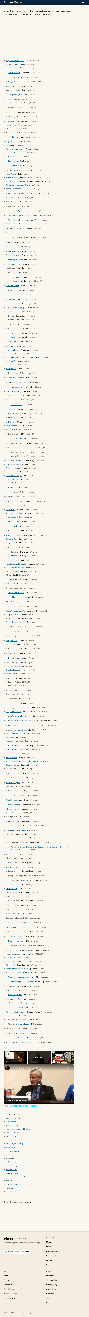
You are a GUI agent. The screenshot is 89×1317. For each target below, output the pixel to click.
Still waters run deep (16, 592)
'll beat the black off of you (16, 181)
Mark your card (12, 517)
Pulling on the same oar (15, 568)
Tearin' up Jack (11, 539)
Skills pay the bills (13, 535)
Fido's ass (9, 1180)
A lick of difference (13, 464)
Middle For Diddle (13, 86)
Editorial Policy (9, 1298)
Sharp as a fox (11, 640)
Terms (48, 1298)
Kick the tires (11, 1162)
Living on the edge (18, 880)
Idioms (49, 1247)
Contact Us (8, 1285)
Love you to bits (12, 354)
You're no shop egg (13, 513)
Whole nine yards (12, 690)
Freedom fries (11, 156)
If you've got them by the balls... (18, 708)
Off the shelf (11, 965)
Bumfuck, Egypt (17, 211)
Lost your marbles (13, 1118)
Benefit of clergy (12, 177)
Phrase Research (10, 1294)
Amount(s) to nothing (14, 1144)
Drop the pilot (13, 897)
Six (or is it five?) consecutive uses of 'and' (22, 1042)
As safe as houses (12, 391)
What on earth (11, 526)
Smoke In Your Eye (15, 1033)
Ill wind (11, 320)
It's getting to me (12, 614)
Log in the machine (13, 1184)
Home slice (10, 754)
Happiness (15, 555)
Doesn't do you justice (14, 264)
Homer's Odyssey (12, 1133)
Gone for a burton (13, 961)
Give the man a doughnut (16, 927)
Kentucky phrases (12, 1125)
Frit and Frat (11, 99)
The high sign (11, 121)
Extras (10, 678)
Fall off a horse (11, 757)
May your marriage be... (15, 60)
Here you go (10, 1155)
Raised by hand (12, 800)
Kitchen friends (14, 658)
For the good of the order (15, 1012)
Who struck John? (13, 1151)
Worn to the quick (13, 782)
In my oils (9, 483)
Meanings (50, 1242)
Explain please (13, 791)
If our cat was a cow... (14, 936)
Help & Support (9, 1289)
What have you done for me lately (19, 972)
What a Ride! (11, 1140)
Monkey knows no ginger (15, 307)
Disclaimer (50, 1294)
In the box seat (11, 1122)
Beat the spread (12, 1136)
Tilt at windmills (12, 1191)
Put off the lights (12, 1166)
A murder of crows (15, 501)
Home (6, 1202)
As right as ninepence (14, 468)
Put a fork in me (12, 854)
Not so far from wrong (16, 745)
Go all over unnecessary (15, 149)
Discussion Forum (16, 1202)
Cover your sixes (14, 913)
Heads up (9, 1188)
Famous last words (53, 1256)
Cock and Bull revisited (17, 922)
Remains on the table (14, 189)
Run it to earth (16, 438)
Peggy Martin (13, 82)
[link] (7, 1068)
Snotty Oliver (11, 813)
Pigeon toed (10, 957)
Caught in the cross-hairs (15, 622)
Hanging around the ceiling (16, 564)
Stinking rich (13, 117)
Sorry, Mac (10, 737)
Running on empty (15, 260)
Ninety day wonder (13, 809)
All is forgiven (11, 888)
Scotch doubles (12, 618)
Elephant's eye (11, 141)
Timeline (7, 1280)
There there (15, 703)
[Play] (63, 1057)
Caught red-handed (13, 711)
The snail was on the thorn (16, 730)
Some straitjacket (12, 1173)
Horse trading (11, 663)
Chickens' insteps (15, 773)
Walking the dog (14, 299)
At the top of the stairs (15, 185)
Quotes (49, 1260)
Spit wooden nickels (13, 999)
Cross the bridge (12, 285)
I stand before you (13, 954)
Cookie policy (51, 1280)
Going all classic (12, 666)
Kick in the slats (12, 867)
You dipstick (13, 137)
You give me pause (15, 94)
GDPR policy (51, 1275)
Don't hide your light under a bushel (20, 357)
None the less (11, 1147)
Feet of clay (12, 649)
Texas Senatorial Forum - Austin (26, 1068)
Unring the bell (12, 472)
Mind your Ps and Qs (14, 153)
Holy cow (9, 834)
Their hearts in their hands (18, 1024)
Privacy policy (51, 1285)
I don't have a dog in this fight (18, 1129)
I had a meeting (12, 479)
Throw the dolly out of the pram (20, 220)
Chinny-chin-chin (13, 560)
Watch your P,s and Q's (15, 378)
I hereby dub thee (12, 103)
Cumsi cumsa (13, 329)
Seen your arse (11, 346)
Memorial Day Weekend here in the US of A (23, 721)
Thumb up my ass (15, 636)
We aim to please (12, 251)
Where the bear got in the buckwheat (20, 761)
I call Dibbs (15, 277)
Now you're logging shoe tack (17, 950)
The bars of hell (12, 68)
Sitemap (49, 1303)
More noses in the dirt (14, 1158)
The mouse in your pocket (16, 830)
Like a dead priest (13, 350)
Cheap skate (10, 509)
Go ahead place (17, 456)
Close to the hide (12, 1114)
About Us (7, 1275)
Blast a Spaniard (12, 198)
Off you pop (10, 129)
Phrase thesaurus (53, 1251)
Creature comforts (13, 304)
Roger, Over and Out (14, 611)
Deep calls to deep (15, 991)
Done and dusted (12, 765)
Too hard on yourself (16, 1007)
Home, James (11, 174)
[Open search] (78, 2)
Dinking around (14, 862)
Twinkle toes (11, 242)
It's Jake (9, 365)
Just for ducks (11, 125)
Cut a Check (10, 361)
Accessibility (51, 1289)
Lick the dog (11, 422)
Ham (8, 145)
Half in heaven (11, 506)
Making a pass (13, 821)
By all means (11, 368)
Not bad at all (11, 1169)
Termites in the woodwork (16, 838)
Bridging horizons (13, 670)
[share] (69, 1067)
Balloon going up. (13, 571)
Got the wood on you (14, 475)
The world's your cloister (15, 969)
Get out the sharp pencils (15, 1177)
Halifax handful (12, 426)
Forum (48, 1265)
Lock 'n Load (13, 413)
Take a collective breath (15, 228)
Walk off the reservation (15, 461)
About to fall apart (13, 602)
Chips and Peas (12, 734)
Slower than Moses (13, 885)
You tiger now (11, 1016)
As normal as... (16, 404)
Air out (11, 579)
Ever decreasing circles (14, 170)
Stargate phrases (12, 64)
